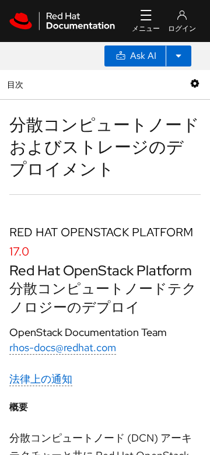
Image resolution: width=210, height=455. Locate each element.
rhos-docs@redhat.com (62, 347)
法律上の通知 (40, 379)
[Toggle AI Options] (178, 56)
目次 (16, 84)
